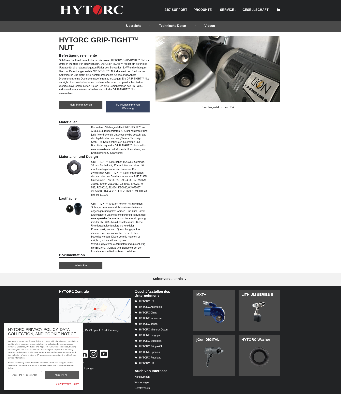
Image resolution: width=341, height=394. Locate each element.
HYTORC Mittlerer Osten (153, 329)
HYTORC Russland (150, 357)
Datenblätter (81, 265)
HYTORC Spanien (149, 352)
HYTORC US (146, 301)
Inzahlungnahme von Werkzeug (128, 106)
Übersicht (133, 25)
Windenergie (142, 382)
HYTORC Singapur (150, 335)
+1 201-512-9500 (68, 335)
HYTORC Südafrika (150, 340)
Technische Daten (172, 25)
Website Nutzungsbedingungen (76, 368)
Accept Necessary (24, 375)
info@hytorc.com (69, 341)
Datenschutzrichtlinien (71, 362)
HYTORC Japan (148, 323)
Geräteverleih (142, 388)
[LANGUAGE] (279, 10)
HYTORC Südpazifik (151, 346)
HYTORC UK (146, 363)
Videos (209, 25)
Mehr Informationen (81, 104)
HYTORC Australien (150, 306)
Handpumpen (142, 376)
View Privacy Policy (67, 383)
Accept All (62, 375)
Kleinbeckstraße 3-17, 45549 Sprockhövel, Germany (89, 330)
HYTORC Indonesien (151, 318)
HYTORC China (148, 312)
